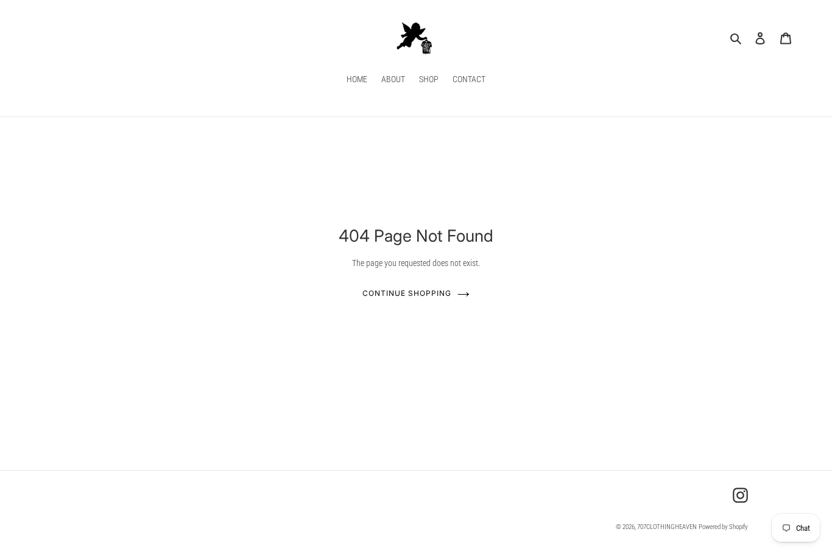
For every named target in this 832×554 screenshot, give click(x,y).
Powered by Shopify (723, 527)
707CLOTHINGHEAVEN (667, 527)
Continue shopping (406, 293)
